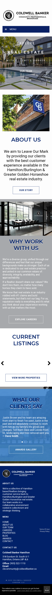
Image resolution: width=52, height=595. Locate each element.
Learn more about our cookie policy (29, 591)
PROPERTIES (9, 533)
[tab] (26, 29)
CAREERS (7, 530)
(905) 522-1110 (17, 563)
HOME (6, 522)
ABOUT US (8, 524)
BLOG (5, 535)
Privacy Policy (44, 531)
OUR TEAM (8, 527)
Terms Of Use (44, 529)
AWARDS (7, 538)
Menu (13, 29)
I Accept (47, 589)
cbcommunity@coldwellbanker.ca (19, 568)
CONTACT (8, 541)
